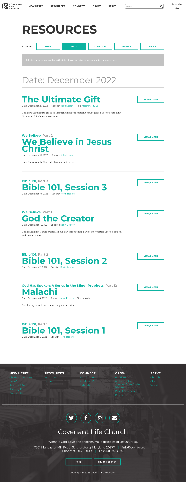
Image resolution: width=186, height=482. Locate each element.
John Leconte (68, 155)
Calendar (177, 4)
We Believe (31, 135)
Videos (49, 381)
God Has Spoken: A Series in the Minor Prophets (63, 286)
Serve (112, 6)
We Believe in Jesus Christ (67, 145)
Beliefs (13, 381)
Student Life (87, 381)
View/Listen (151, 99)
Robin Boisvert (67, 225)
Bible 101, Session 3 (64, 187)
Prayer (119, 395)
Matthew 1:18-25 (90, 105)
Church (155, 377)
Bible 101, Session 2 (64, 260)
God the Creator (58, 218)
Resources (57, 6)
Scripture (100, 46)
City (152, 381)
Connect (79, 6)
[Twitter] (71, 418)
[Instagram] (100, 418)
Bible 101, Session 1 (63, 330)
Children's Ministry (21, 377)
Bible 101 (29, 181)
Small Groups (88, 377)
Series (152, 46)
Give (177, 8)
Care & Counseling (126, 391)
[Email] (114, 418)
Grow (97, 6)
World (154, 385)
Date (74, 46)
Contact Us (16, 393)
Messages (51, 377)
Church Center (107, 462)
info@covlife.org (133, 447)
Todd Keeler (67, 105)
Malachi (39, 292)
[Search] (161, 6)
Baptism (120, 377)
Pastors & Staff (18, 385)
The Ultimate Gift (61, 99)
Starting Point (18, 389)
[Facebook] (86, 418)
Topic (48, 46)
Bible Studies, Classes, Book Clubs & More (127, 384)
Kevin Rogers (68, 193)
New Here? (36, 6)
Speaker (126, 46)
